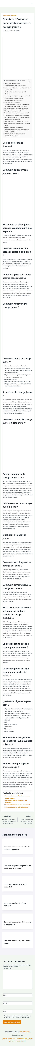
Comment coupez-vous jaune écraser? (15, 85)
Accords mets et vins (8, 1039)
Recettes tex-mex (22, 1039)
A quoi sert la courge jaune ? (12, 102)
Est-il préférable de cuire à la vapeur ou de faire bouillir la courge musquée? (17, 118)
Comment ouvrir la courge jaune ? (14, 100)
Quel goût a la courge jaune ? (13, 111)
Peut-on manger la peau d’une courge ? (15, 133)
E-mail (5, 1003)
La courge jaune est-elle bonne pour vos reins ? (17, 121)
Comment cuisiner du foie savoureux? (17, 805)
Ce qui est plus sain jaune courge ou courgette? (17, 96)
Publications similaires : (14, 135)
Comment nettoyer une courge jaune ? (15, 98)
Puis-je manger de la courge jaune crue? (16, 106)
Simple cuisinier (9, 31)
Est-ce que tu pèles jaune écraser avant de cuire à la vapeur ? (17, 89)
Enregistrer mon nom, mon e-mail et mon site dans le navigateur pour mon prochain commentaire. (17, 1016)
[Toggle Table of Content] (29, 81)
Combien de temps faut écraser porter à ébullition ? (15, 93)
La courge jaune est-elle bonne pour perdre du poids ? (17, 124)
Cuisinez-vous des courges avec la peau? (16, 108)
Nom (5, 995)
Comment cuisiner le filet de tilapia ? (17, 807)
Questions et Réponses (10, 15)
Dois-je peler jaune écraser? (12, 83)
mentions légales (25, 1031)
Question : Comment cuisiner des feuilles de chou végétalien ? (9, 820)
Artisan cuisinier (21, 1041)
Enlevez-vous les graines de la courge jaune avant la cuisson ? (17, 130)
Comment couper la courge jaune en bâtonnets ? (18, 104)
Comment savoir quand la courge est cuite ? (17, 113)
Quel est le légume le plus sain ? (14, 127)
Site (4, 1011)
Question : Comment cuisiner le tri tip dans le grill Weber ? (26, 820)
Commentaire (7, 968)
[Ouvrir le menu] (31, 3)
